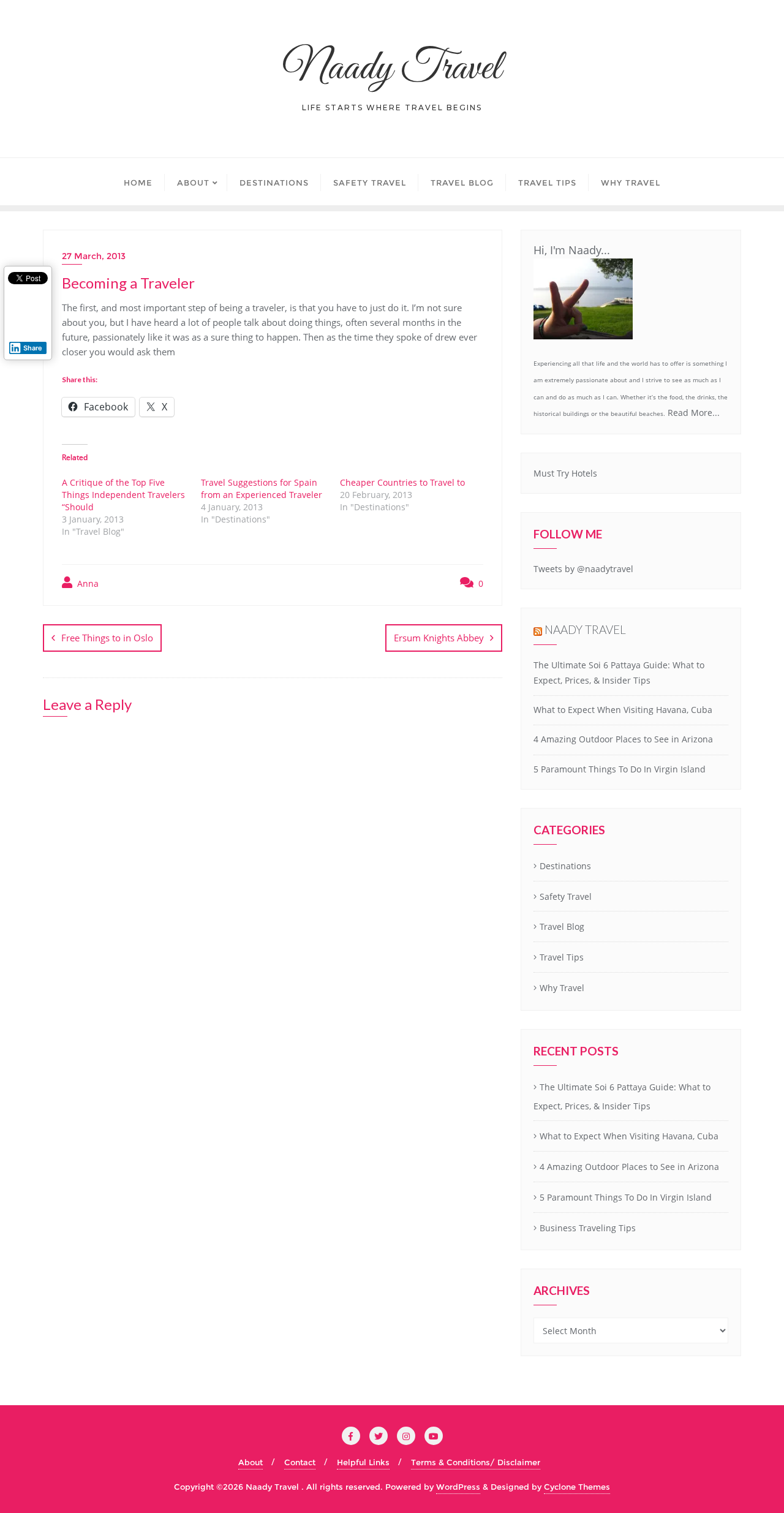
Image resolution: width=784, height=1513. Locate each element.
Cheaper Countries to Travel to (402, 482)
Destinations (565, 866)
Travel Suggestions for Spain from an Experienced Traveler (261, 488)
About (250, 1462)
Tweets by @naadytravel (583, 569)
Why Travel (562, 988)
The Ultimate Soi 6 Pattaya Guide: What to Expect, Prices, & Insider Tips (621, 1096)
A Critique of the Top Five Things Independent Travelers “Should (123, 495)
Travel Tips (562, 957)
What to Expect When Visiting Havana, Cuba (622, 709)
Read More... (694, 412)
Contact (299, 1462)
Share (32, 348)
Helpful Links (363, 1462)
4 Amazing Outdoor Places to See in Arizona (623, 739)
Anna (87, 583)
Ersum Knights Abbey (439, 638)
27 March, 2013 (94, 256)
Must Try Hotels (565, 473)
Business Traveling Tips (588, 1228)
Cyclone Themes (577, 1487)
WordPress (458, 1487)
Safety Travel (566, 896)
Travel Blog (562, 926)
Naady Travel (585, 629)
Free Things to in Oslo (107, 638)
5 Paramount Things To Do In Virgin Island (619, 769)
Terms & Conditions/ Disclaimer (475, 1462)
